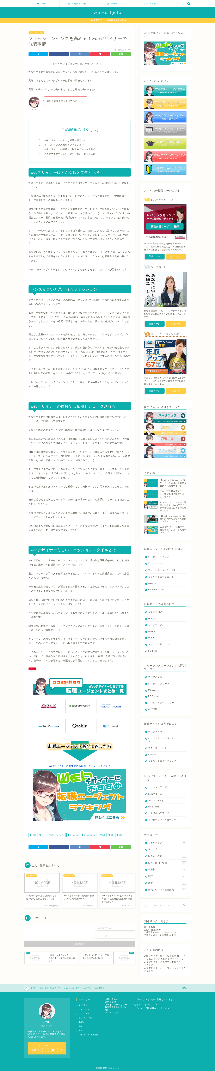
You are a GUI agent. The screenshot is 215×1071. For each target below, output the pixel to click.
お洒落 (33, 835)
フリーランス (166, 849)
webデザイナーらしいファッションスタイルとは (70, 153)
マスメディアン (156, 624)
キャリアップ (166, 842)
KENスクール (155, 794)
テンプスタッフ (156, 731)
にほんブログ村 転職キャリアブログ (152, 1008)
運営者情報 (110, 1002)
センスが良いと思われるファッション (64, 144)
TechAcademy (156, 800)
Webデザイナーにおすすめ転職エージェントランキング (80, 766)
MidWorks (153, 690)
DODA (151, 618)
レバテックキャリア (158, 556)
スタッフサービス (157, 748)
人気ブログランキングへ (146, 1005)
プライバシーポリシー (116, 1005)
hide (94, 130)
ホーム (43, 3)
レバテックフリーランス (161, 683)
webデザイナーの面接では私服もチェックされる (70, 149)
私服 (120, 835)
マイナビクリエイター (160, 644)
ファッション (74, 835)
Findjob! (152, 651)
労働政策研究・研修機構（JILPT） (161, 935)
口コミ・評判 (166, 856)
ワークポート (155, 563)
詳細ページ (154, 256)
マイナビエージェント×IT (161, 570)
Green (151, 631)
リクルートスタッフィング (162, 761)
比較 (166, 876)
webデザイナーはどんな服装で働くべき (65, 140)
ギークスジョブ (156, 677)
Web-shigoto (107, 12)
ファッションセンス (90, 835)
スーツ (43, 835)
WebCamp (153, 806)
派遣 (166, 883)
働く (103, 835)
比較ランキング (78, 3)
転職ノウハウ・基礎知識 (166, 889)
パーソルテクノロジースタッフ (163, 740)
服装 (111, 835)
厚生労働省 (149, 927)
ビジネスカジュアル (57, 835)
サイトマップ (111, 1012)
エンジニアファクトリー (161, 702)
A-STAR (152, 709)
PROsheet (153, 696)
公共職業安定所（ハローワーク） (160, 932)
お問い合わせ (148, 3)
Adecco (152, 754)
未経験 (113, 3)
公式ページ (175, 256)
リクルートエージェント (161, 576)
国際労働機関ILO (152, 930)
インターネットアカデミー (162, 819)
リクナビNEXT (156, 612)
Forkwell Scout (156, 589)
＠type (151, 637)
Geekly (152, 583)
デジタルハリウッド (158, 813)
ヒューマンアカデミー (160, 787)
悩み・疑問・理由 (36, 32)
